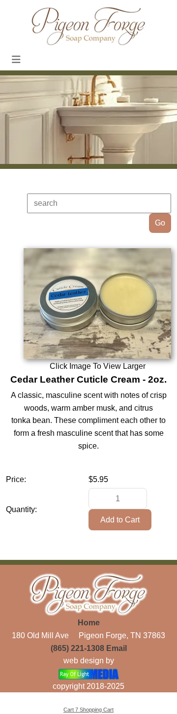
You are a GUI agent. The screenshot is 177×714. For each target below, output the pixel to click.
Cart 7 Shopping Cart (88, 710)
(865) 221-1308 (77, 648)
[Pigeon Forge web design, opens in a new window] (88, 673)
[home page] (88, 25)
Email (116, 648)
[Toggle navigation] (16, 59)
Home (89, 622)
